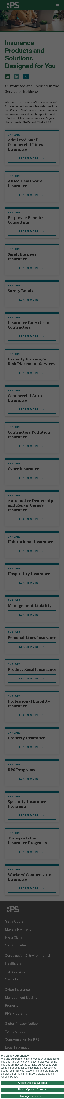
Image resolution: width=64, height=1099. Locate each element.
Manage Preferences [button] (32, 1096)
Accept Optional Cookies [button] (32, 1082)
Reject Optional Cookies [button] (32, 1089)
